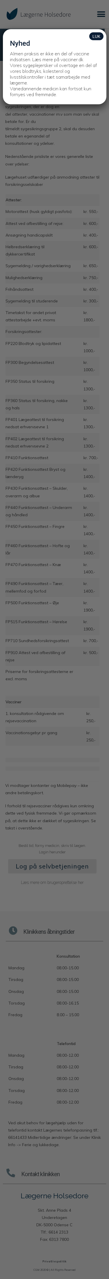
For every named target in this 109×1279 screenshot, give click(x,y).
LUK (96, 36)
